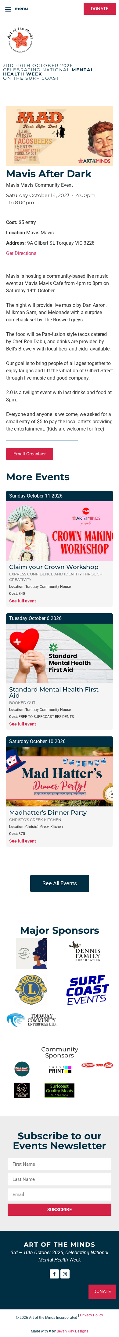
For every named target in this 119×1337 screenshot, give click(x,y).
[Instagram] (65, 1273)
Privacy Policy (91, 1315)
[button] (16, 9)
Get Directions (21, 253)
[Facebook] (54, 1273)
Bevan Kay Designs (72, 1331)
